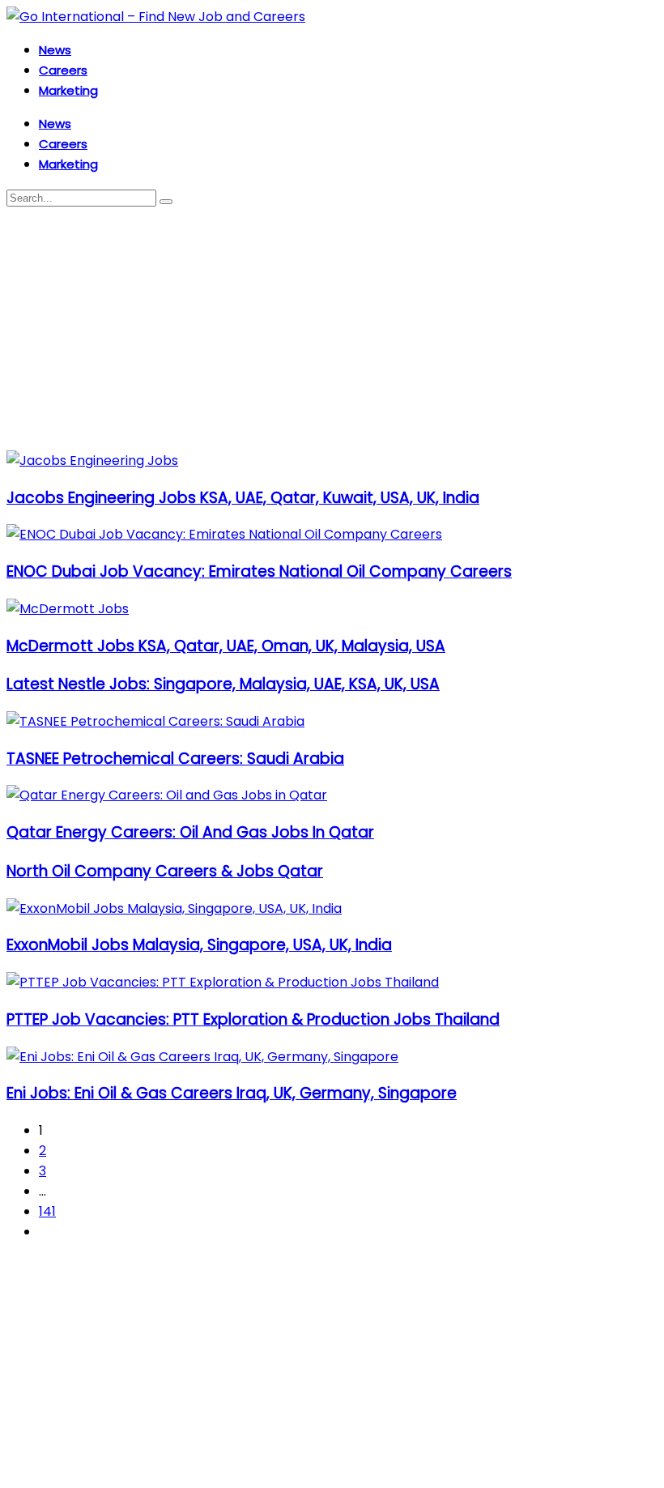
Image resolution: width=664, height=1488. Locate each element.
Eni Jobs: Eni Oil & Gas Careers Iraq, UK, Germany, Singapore (231, 1093)
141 (47, 1211)
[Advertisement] (332, 328)
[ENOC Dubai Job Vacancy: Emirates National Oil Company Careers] (224, 534)
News (55, 49)
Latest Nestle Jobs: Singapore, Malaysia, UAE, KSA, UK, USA (223, 684)
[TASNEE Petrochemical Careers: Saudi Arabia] (155, 721)
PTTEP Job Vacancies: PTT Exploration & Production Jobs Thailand (253, 1019)
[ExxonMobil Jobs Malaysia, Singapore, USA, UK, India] (174, 908)
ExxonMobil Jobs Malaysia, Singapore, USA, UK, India (199, 945)
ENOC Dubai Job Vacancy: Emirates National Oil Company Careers (259, 571)
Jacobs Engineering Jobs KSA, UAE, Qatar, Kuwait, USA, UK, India (242, 498)
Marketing (68, 90)
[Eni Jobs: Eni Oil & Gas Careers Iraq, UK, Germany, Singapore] (202, 1056)
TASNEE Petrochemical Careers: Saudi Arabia (175, 759)
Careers (63, 70)
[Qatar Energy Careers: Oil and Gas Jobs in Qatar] (166, 795)
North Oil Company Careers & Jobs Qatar (164, 871)
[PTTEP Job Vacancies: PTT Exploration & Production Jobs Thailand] (222, 982)
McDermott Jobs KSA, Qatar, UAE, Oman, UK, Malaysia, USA (225, 646)
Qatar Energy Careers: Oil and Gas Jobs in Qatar (190, 832)
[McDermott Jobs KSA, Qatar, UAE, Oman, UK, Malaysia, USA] (67, 608)
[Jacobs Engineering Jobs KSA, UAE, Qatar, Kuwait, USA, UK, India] (92, 460)
